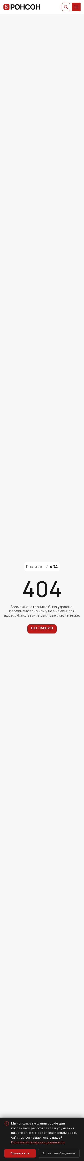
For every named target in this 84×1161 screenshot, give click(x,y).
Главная (34, 566)
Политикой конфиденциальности (38, 1142)
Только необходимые (58, 1153)
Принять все (20, 1153)
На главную (42, 628)
